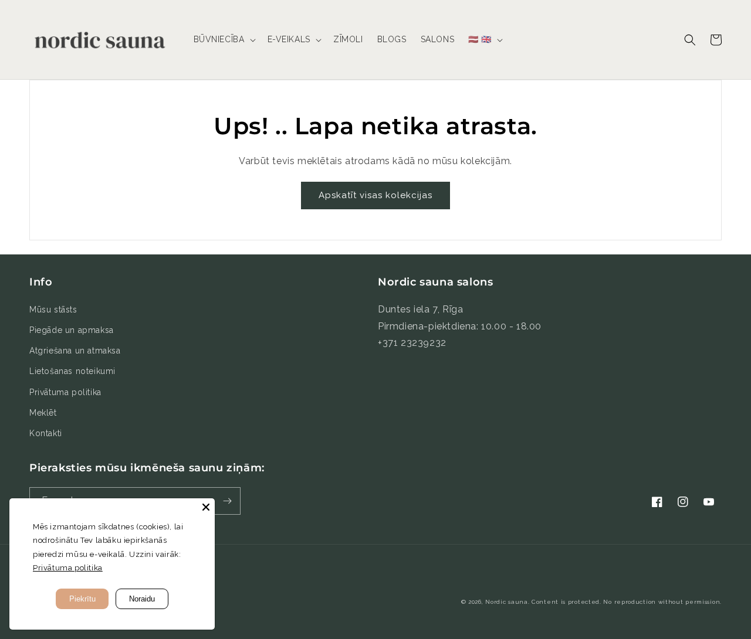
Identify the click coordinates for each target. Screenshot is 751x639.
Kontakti (45, 433)
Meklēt (43, 412)
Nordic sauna (506, 602)
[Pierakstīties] (227, 501)
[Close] (206, 507)
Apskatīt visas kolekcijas (375, 195)
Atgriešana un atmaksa (75, 350)
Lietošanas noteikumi (72, 371)
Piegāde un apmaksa (71, 330)
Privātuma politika (65, 392)
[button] (224, 39)
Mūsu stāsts (53, 309)
